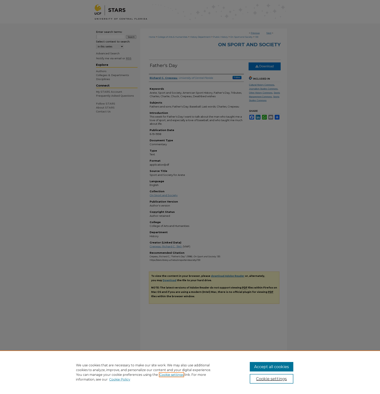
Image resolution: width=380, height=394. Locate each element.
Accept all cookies (271, 366)
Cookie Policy (119, 379)
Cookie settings (171, 375)
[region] (190, 372)
